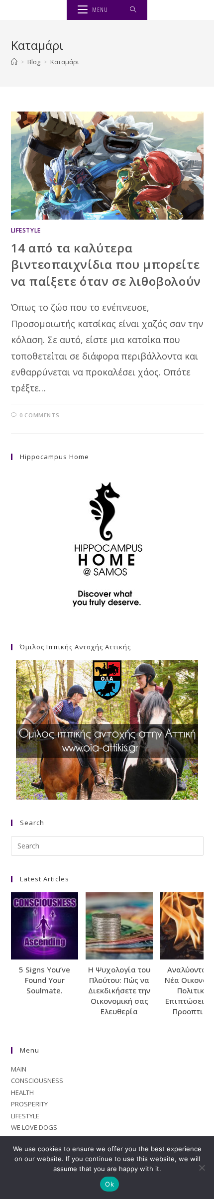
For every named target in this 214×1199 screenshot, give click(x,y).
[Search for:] (133, 10)
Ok (109, 1184)
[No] (202, 1168)
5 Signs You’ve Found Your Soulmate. (44, 979)
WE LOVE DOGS (34, 1127)
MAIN (18, 1069)
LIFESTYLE (26, 230)
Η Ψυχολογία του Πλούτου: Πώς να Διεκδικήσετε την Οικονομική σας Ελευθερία (119, 990)
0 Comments (39, 415)
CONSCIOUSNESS (37, 1080)
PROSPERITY (29, 1103)
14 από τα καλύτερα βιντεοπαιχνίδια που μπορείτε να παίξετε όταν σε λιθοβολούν (106, 264)
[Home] (14, 61)
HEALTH (22, 1092)
